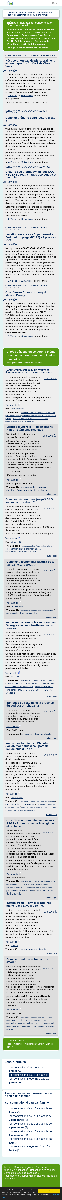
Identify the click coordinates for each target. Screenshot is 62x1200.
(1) (30, 1133)
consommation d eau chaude (33, 490)
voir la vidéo (10, 70)
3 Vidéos (12, 95)
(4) (30, 1125)
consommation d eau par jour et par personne (30, 419)
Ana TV (14, 945)
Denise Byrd (17, 797)
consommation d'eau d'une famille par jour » (29, 167)
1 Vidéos (12, 336)
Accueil (8, 1167)
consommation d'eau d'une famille (36, 734)
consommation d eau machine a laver (22, 613)
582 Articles (25, 363)
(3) (30, 1110)
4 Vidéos (12, 162)
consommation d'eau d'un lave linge (20, 552)
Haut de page (50, 494)
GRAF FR (16, 542)
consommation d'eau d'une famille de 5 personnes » (26, 286)
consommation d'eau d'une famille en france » (30, 56)
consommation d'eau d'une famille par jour (21, 421)
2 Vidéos (12, 281)
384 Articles (27, 219)
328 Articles (27, 162)
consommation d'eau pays (22, 891)
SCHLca (15, 676)
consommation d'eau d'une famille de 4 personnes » (26, 112)
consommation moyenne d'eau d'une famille (29, 102)
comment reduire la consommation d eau (28, 1020)
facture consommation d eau (35, 949)
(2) (30, 1118)
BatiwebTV (17, 606)
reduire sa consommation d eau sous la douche (25, 683)
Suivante (39, 1044)
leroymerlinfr (17, 408)
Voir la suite (11, 405)
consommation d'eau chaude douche (36, 680)
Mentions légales (23, 1167)
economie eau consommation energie (22, 1023)
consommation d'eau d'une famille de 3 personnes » (26, 228)
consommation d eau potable (20, 804)
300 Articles (27, 95)
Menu (54, 3)
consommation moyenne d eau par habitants (38, 801)
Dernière (49, 1044)
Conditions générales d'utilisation (25, 1168)
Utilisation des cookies (42, 1170)
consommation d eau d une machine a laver (24, 549)
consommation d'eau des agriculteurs (21, 810)
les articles (27, 47)
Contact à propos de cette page (21, 1173)
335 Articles (27, 336)
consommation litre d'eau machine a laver (36, 546)
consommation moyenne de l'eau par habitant (38, 807)
